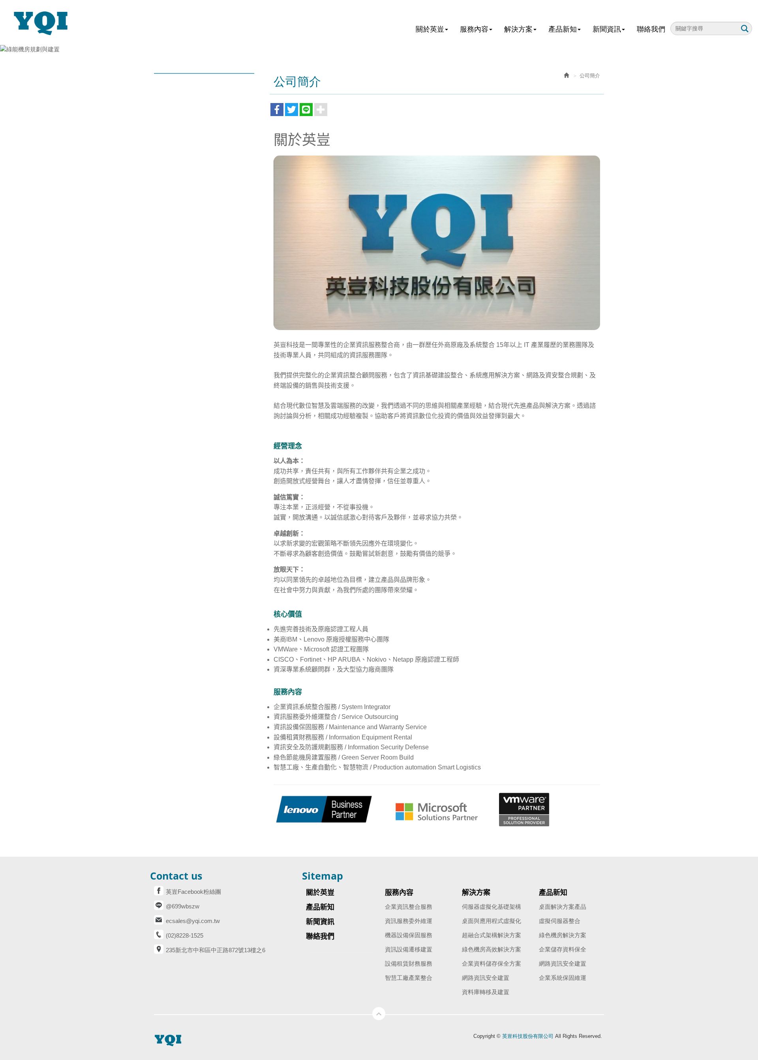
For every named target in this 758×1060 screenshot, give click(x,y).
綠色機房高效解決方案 (491, 949)
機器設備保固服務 (408, 935)
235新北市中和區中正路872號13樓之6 (215, 950)
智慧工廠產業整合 (408, 977)
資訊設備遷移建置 (408, 949)
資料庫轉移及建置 (485, 992)
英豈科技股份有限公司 (45, 23)
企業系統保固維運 (562, 977)
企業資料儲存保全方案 (491, 963)
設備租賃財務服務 (408, 963)
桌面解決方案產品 (562, 906)
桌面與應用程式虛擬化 (491, 920)
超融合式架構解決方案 (491, 935)
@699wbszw (182, 906)
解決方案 (476, 893)
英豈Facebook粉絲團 (193, 891)
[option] (379, 49)
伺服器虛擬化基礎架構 (491, 906)
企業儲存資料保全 (562, 949)
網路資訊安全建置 (485, 977)
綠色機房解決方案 (562, 935)
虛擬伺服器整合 (559, 920)
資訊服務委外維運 (408, 920)
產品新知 (553, 893)
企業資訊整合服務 (408, 906)
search (745, 28)
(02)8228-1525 (184, 935)
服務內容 (399, 893)
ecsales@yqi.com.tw (193, 920)
